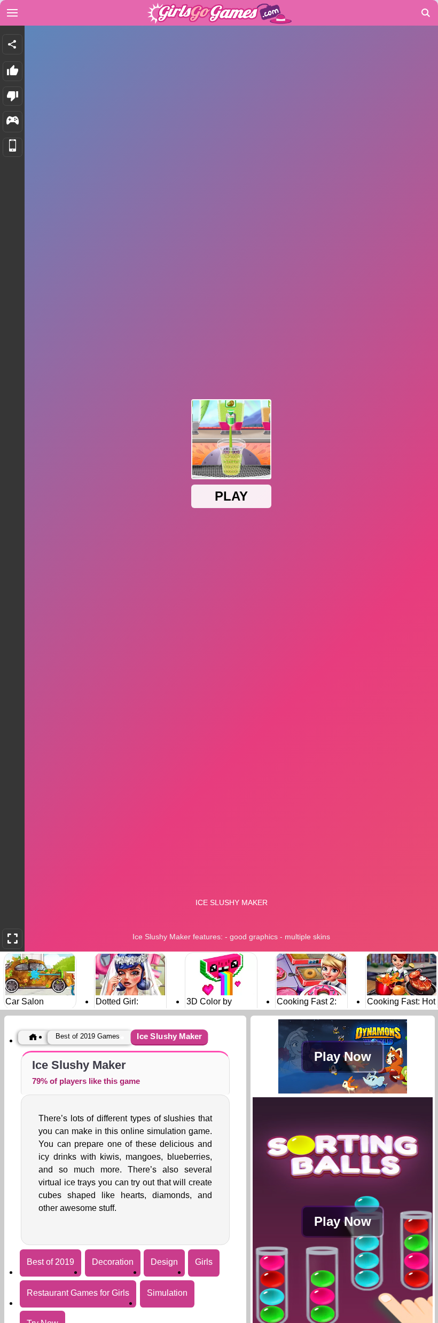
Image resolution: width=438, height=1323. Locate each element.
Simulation (167, 1292)
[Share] (12, 44)
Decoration (113, 1261)
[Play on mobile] (12, 147)
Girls (204, 1261)
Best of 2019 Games (88, 1036)
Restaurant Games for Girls (78, 1292)
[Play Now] (343, 1091)
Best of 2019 (50, 1261)
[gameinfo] (12, 121)
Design (164, 1261)
